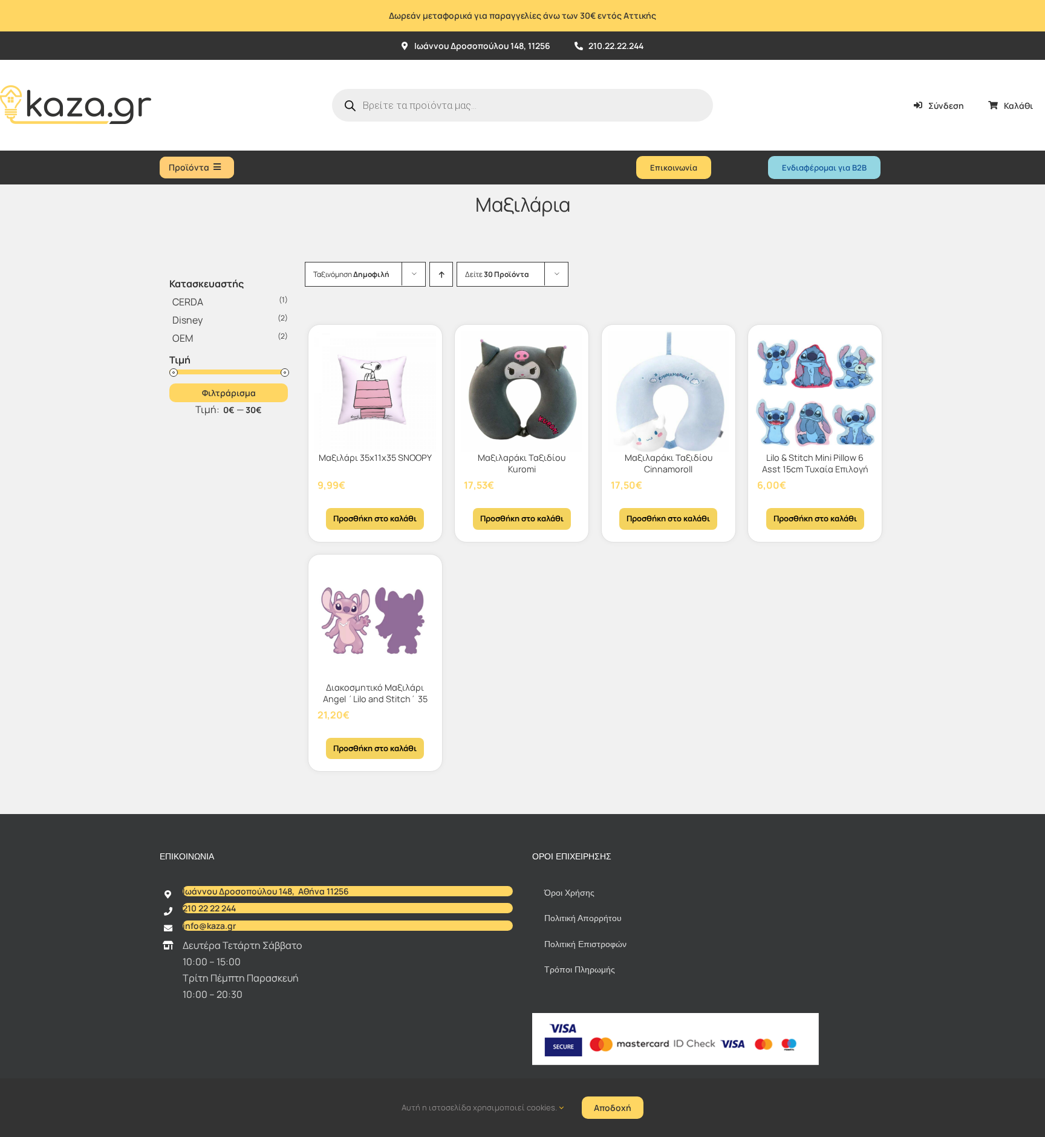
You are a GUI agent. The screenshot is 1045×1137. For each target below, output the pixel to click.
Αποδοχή (612, 1107)
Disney (187, 320)
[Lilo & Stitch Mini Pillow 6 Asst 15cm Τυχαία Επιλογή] (815, 391)
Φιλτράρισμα (229, 393)
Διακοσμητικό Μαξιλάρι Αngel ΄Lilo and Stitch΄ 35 (375, 693)
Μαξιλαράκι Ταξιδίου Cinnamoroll (668, 463)
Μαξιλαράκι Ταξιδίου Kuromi (521, 463)
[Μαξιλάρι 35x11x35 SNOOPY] (375, 391)
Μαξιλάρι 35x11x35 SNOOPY (375, 457)
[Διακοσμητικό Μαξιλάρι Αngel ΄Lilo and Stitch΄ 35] (375, 621)
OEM (182, 338)
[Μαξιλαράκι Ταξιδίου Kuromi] (521, 391)
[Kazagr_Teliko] (75, 64)
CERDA (187, 301)
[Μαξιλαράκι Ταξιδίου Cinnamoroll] (668, 391)
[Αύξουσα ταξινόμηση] (441, 274)
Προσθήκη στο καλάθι (375, 518)
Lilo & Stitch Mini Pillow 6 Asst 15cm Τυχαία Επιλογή (815, 463)
